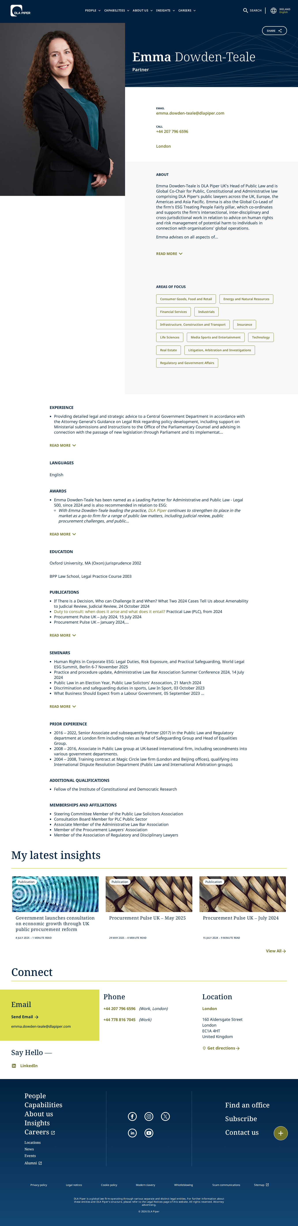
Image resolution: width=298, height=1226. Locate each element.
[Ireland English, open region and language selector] (274, 10)
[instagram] (148, 1116)
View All (273, 950)
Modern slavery (145, 1185)
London (163, 146)
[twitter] (165, 1116)
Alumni (30, 1163)
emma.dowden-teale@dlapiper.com (190, 113)
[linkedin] (132, 1133)
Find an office (247, 1104)
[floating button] (281, 1133)
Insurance (244, 324)
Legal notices (74, 1185)
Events (30, 1155)
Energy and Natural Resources (246, 299)
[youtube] (148, 1133)
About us (140, 10)
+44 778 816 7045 (119, 1019)
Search (256, 10)
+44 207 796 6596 (172, 131)
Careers (184, 10)
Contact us (242, 1132)
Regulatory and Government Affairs (187, 363)
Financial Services (173, 312)
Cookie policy (109, 1185)
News (29, 1149)
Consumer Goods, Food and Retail (186, 299)
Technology (261, 337)
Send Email (22, 1016)
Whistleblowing (183, 1185)
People (90, 10)
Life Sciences (169, 337)
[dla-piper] (22, 10)
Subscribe (241, 1118)
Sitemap (259, 1185)
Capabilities (114, 10)
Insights (163, 10)
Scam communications (226, 1185)
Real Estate (168, 350)
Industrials (206, 312)
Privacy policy (38, 1185)
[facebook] (132, 1116)
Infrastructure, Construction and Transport (193, 324)
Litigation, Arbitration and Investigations (219, 350)
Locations (32, 1142)
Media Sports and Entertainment (216, 337)
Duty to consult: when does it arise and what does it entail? (109, 611)
